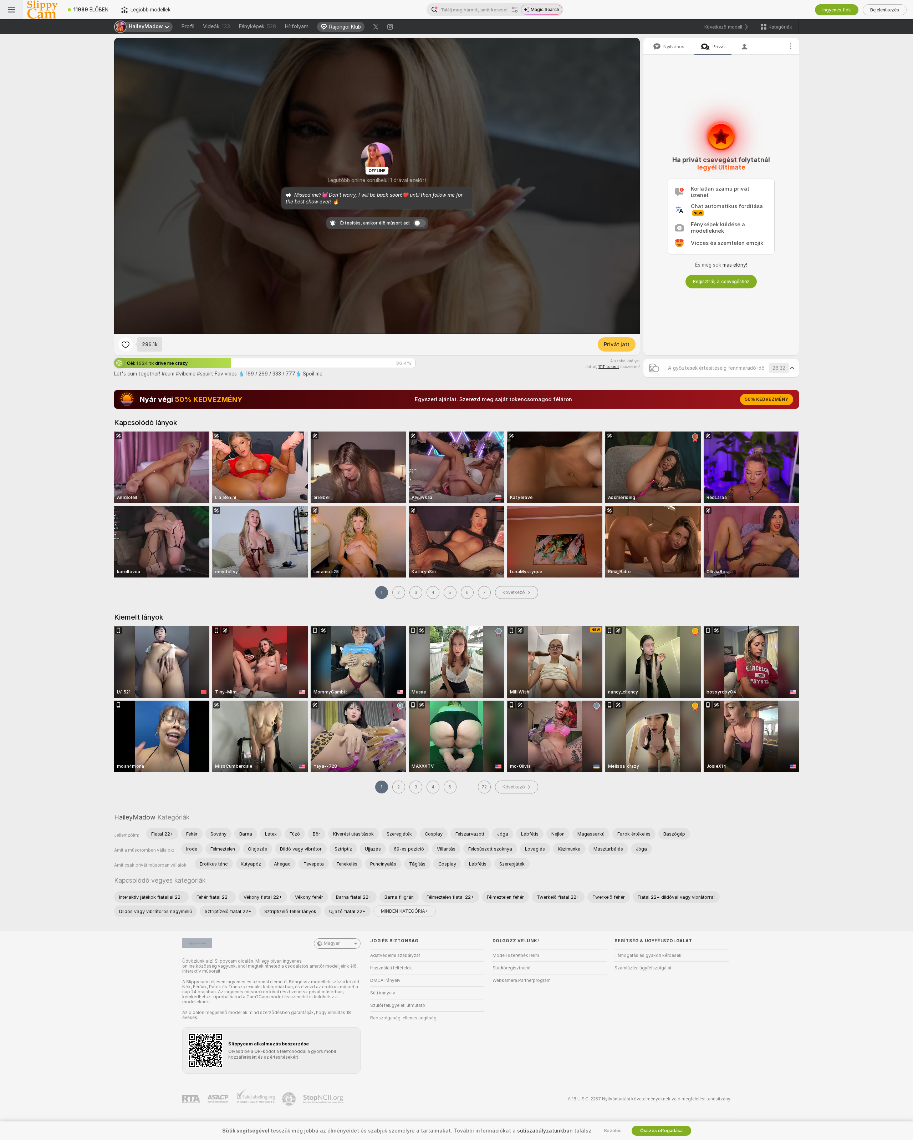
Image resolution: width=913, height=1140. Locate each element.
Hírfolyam (296, 26)
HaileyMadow (134, 817)
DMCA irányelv (385, 980)
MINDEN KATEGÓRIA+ (404, 911)
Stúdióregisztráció (512, 967)
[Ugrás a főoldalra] (42, 9)
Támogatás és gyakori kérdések (648, 955)
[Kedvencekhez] (125, 344)
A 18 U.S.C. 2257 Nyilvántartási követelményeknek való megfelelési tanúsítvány (649, 1098)
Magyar (332, 943)
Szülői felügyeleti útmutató (397, 1005)
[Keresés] (515, 10)
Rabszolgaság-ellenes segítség (403, 1017)
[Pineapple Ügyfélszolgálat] (289, 1099)
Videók (216, 26)
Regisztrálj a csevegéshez (721, 281)
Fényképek (257, 26)
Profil (187, 26)
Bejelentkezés (884, 9)
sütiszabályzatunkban (545, 1131)
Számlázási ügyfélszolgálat (643, 967)
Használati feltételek (391, 967)
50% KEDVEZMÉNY (766, 399)
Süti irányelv (382, 992)
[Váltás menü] (11, 9)
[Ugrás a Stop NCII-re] (324, 1099)
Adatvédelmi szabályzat (395, 955)
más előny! (735, 265)
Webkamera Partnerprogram (522, 980)
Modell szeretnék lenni (516, 955)
